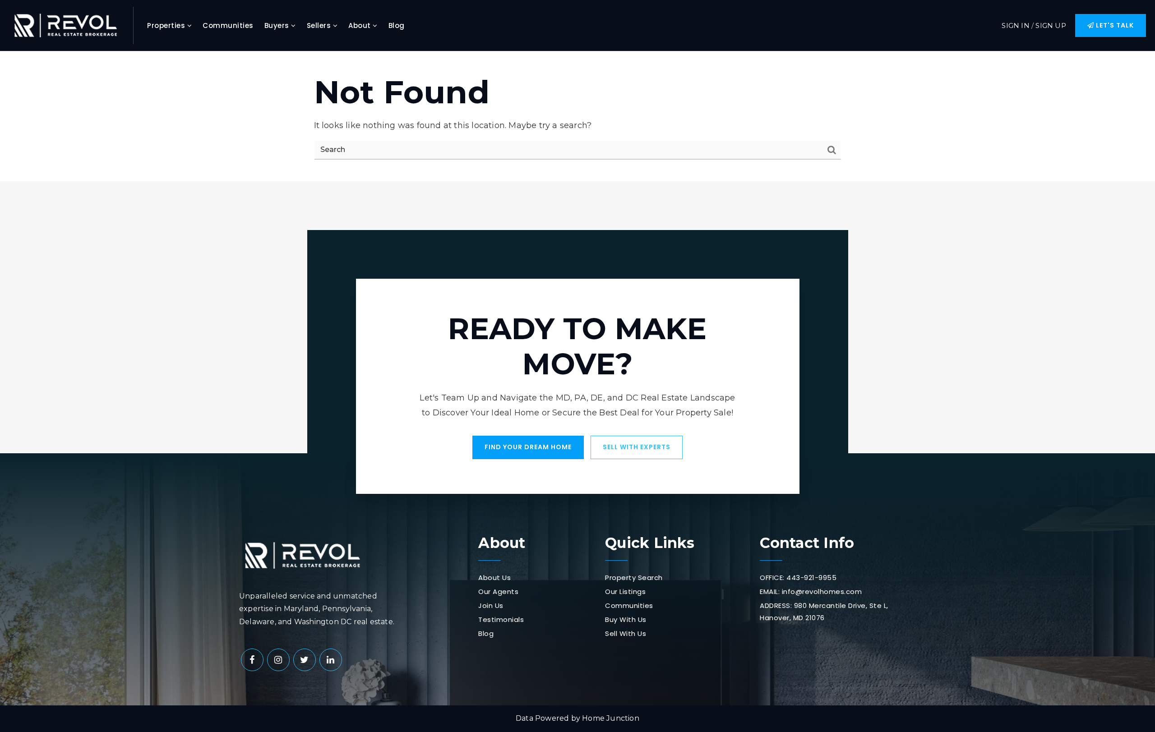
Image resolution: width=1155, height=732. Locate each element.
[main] (577, 116)
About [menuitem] (360, 25)
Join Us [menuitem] (491, 605)
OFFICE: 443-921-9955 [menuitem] (798, 577)
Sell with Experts (636, 446)
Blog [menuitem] (396, 25)
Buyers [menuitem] (277, 25)
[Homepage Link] (65, 25)
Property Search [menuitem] (634, 577)
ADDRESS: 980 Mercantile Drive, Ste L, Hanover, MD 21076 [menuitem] (824, 611)
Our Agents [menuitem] (498, 591)
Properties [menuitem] (167, 25)
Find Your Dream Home (528, 446)
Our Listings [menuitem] (625, 591)
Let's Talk (1114, 25)
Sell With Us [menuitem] (625, 633)
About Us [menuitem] (494, 577)
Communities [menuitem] (228, 25)
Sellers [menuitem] (320, 25)
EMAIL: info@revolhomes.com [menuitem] (811, 591)
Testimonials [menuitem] (501, 619)
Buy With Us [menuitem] (626, 619)
